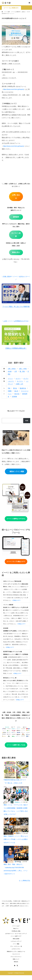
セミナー (18, 378)
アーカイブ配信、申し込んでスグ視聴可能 (16, 306)
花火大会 (16, 393)
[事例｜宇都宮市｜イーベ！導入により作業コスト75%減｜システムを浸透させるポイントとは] (16, 826)
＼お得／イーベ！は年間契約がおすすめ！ (16, 321)
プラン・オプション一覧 (16, 946)
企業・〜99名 (23, 368)
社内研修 (14, 396)
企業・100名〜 (12, 368)
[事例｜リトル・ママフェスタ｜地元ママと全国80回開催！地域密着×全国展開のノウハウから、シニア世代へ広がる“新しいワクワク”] (16, 794)
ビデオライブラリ (16, 949)
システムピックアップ (16, 941)
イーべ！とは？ (16, 926)
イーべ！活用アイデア (16, 936)
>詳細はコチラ (10, 647)
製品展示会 (23, 388)
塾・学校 (22, 371)
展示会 (15, 388)
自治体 (10, 371)
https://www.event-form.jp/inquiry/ (13, 89)
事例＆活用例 (16, 938)
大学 (15, 371)
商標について (16, 959)
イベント (10, 378)
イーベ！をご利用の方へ (11, 8)
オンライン (20, 381)
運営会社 (16, 961)
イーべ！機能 (16, 944)
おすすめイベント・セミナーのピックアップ (16, 933)
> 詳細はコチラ (16, 600)
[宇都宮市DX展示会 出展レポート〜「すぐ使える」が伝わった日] (16, 769)
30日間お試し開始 (16, 931)
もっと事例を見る (24, 880)
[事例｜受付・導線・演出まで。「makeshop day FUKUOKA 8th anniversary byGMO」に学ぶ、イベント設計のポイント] (16, 854)
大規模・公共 (19, 384)
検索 (26, 420)
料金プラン (16, 928)
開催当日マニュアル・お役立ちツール (16, 951)
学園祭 (10, 391)
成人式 (16, 391)
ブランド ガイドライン (15, 956)
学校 (9, 388)
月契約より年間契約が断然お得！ (16, 348)
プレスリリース (16, 954)
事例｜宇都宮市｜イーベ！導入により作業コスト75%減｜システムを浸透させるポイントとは (16, 839)
